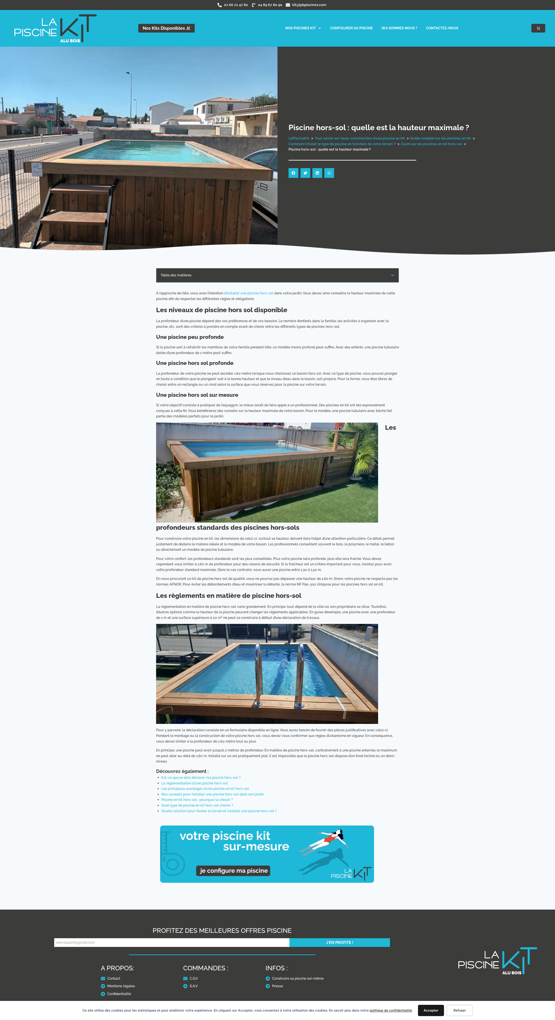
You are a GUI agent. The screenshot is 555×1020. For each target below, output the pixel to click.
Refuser (460, 1010)
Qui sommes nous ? (399, 28)
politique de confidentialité (391, 1010)
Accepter (431, 1010)
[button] (293, 173)
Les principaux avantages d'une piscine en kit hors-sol (205, 789)
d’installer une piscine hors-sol (248, 293)
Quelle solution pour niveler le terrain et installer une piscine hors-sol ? (219, 811)
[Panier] (538, 28)
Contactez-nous (442, 28)
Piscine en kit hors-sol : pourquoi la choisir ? (197, 800)
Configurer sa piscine (351, 28)
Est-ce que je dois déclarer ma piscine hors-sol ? (201, 778)
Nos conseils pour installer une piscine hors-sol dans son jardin (212, 794)
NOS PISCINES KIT (300, 28)
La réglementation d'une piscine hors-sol (194, 783)
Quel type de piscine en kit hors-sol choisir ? (197, 805)
